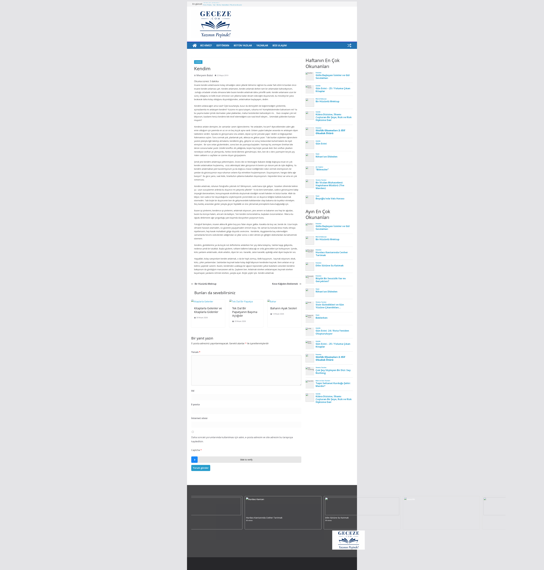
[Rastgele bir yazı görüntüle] (349, 45)
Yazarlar (262, 45)
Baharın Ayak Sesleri (283, 308)
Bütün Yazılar (243, 45)
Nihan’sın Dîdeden (211, 4)
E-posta (195, 404)
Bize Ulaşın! (280, 45)
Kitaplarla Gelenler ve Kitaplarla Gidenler (208, 310)
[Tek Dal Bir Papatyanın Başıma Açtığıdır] (241, 301)
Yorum (195, 352)
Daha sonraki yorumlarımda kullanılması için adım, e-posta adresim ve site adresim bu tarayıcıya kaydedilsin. (242, 439)
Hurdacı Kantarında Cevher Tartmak (237, 517)
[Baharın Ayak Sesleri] (271, 301)
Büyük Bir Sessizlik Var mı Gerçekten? (395, 517)
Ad (192, 390)
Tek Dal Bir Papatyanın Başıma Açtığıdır (244, 312)
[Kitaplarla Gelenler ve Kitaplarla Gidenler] (202, 301)
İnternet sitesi (199, 418)
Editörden (222, 45)
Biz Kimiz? (206, 45)
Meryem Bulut (204, 75)
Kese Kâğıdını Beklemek (285, 283)
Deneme (198, 62)
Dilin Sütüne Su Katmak (309, 517)
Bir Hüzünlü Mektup (205, 283)
